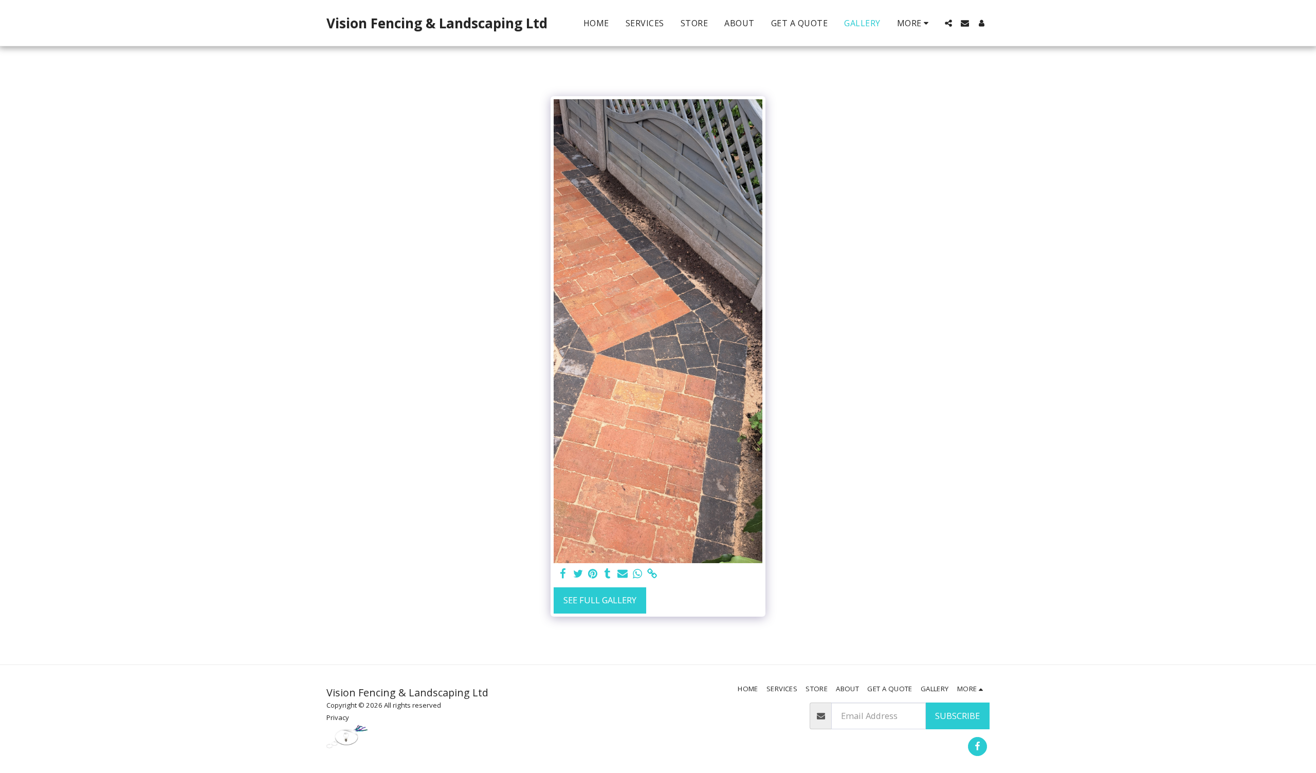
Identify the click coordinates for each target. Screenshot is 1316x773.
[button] (948, 23)
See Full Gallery (599, 600)
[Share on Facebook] (563, 574)
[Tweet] (578, 574)
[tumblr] (607, 574)
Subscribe (957, 716)
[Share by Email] (622, 574)
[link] (652, 574)
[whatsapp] (637, 574)
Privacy (337, 717)
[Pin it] (593, 574)
